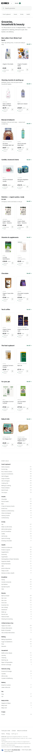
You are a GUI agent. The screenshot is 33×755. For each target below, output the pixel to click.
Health (28, 14)
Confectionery (16, 517)
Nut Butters (16, 584)
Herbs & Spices (16, 467)
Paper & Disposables (16, 662)
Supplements (16, 552)
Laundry (16, 655)
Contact (14, 730)
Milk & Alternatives (16, 529)
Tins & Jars (16, 492)
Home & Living (5, 668)
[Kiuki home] (5, 3)
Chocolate (16, 499)
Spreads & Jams (16, 586)
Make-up (16, 612)
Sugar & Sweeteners (16, 641)
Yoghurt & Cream (16, 625)
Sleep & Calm (16, 570)
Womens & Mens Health (16, 573)
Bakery (3, 682)
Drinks (21, 14)
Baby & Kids (4, 700)
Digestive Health (16, 561)
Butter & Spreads (16, 630)
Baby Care (16, 708)
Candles (16, 673)
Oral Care (16, 602)
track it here (27, 746)
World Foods (16, 490)
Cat (16, 696)
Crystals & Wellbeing (16, 678)
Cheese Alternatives (16, 628)
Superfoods (16, 557)
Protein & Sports (16, 550)
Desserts (16, 646)
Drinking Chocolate (16, 540)
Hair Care (16, 598)
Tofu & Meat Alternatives (16, 632)
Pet (2, 691)
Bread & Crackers (16, 685)
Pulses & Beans (16, 488)
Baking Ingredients (16, 639)
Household (4, 650)
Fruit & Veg (16, 469)
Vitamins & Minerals (16, 547)
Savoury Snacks (16, 515)
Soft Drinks (16, 536)
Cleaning (16, 657)
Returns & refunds (22, 730)
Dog (16, 694)
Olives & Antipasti (16, 513)
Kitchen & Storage (16, 664)
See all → (29, 44)
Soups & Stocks (16, 478)
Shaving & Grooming (16, 619)
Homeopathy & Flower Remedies (16, 559)
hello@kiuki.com (18, 746)
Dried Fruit (16, 508)
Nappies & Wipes (16, 703)
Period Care (16, 614)
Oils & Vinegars (16, 481)
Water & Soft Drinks (16, 527)
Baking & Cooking (16, 485)
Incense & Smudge (16, 671)
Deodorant (16, 609)
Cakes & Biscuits (16, 687)
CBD (16, 566)
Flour (16, 644)
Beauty (3, 593)
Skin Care (16, 600)
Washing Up (16, 660)
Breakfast (4, 577)
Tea (16, 524)
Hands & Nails (16, 616)
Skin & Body (16, 607)
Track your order (5, 730)
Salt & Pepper (16, 476)
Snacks (15, 14)
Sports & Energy (16, 538)
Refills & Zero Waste (16, 653)
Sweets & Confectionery (16, 511)
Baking (3, 637)
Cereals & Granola (16, 582)
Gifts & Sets (16, 676)
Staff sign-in (14, 734)
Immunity (16, 554)
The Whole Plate (16, 749)
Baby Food (16, 705)
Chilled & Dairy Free (7, 623)
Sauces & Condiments (16, 474)
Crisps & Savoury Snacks (16, 506)
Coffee (16, 534)
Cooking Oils (16, 483)
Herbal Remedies (16, 563)
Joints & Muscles (16, 568)
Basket (17, 3)
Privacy (8, 734)
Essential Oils (16, 605)
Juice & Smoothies (16, 531)
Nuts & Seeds (16, 501)
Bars (16, 504)
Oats (16, 589)
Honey (16, 579)
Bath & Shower (16, 595)
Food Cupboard (7, 14)
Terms (3, 734)
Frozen (3, 712)
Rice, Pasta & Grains (16, 471)
